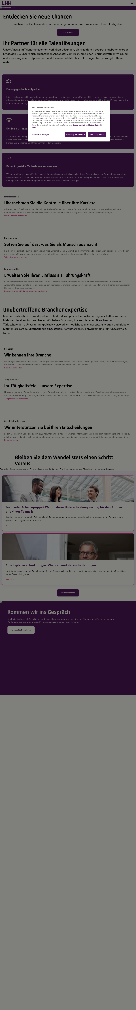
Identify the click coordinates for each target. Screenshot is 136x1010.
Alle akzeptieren (96, 134)
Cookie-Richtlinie (79, 125)
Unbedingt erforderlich (75, 134)
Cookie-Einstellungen (40, 134)
